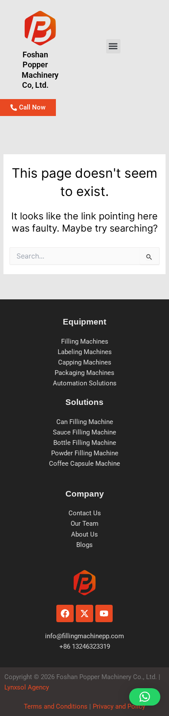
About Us (84, 534)
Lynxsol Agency (28, 687)
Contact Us (84, 513)
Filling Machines (84, 341)
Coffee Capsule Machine (84, 463)
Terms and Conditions (56, 706)
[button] (113, 46)
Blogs (84, 545)
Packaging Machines (84, 373)
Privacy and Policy (118, 706)
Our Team (84, 523)
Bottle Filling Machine (84, 443)
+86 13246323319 (84, 646)
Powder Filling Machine (84, 453)
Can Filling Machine (84, 422)
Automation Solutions (85, 383)
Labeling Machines (85, 352)
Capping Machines (84, 362)
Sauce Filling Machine (84, 432)
